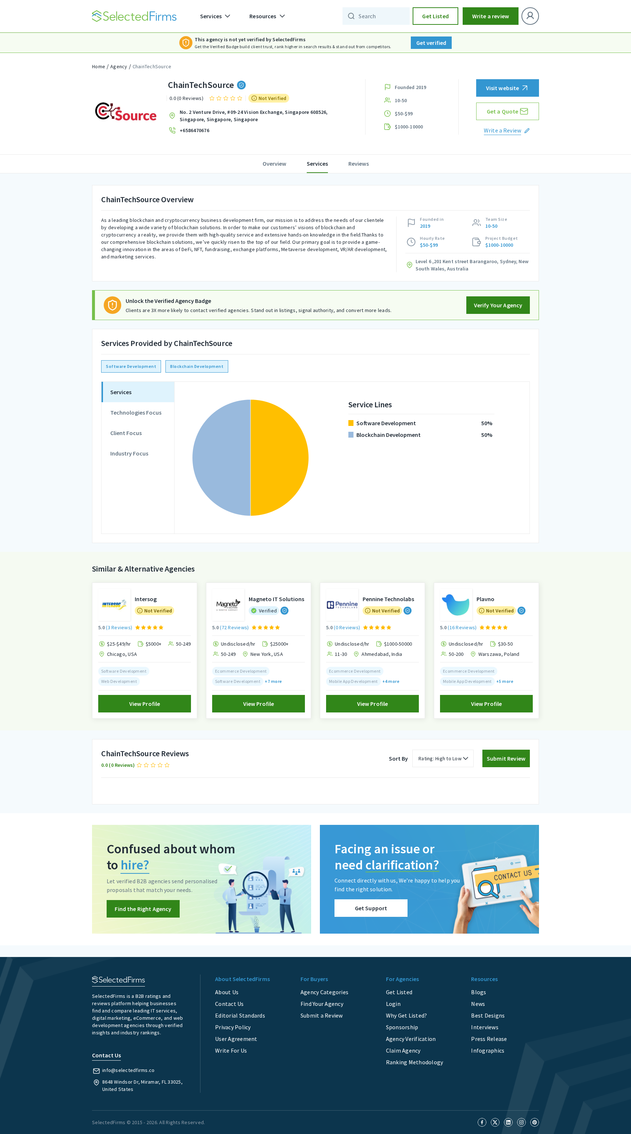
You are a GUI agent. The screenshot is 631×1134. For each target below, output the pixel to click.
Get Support (371, 908)
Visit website (502, 88)
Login (393, 1003)
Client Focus (126, 433)
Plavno (485, 599)
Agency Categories (324, 992)
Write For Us (231, 1050)
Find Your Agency (322, 1003)
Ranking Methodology (414, 1062)
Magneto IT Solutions (276, 599)
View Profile (144, 703)
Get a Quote (503, 111)
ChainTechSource (152, 66)
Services (317, 163)
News (478, 1003)
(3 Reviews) (119, 627)
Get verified (431, 42)
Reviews (358, 163)
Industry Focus (129, 453)
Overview (274, 163)
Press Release (489, 1038)
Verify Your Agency (498, 305)
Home (98, 66)
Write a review (490, 16)
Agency (118, 66)
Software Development (131, 366)
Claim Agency (403, 1050)
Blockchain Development (196, 366)
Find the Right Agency (143, 908)
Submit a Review (322, 1015)
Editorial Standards (240, 1015)
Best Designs (488, 1015)
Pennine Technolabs (388, 599)
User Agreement (236, 1038)
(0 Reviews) (347, 627)
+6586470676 (194, 130)
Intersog (146, 599)
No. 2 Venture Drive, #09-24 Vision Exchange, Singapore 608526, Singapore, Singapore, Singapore (254, 116)
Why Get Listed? (406, 1015)
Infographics (487, 1050)
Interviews (484, 1027)
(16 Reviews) (462, 627)
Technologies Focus (135, 412)
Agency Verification (411, 1038)
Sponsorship (402, 1027)
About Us (226, 992)
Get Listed (435, 16)
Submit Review (506, 758)
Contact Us (229, 1003)
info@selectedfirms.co (128, 1070)
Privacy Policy (233, 1027)
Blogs (478, 992)
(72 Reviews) (234, 627)
